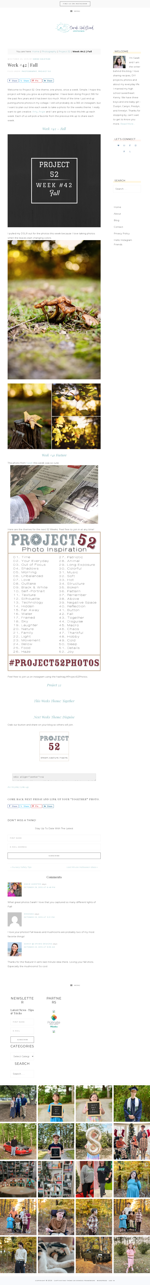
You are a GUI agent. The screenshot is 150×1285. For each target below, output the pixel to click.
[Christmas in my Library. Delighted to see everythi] (56, 1179)
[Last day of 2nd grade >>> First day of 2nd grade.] (94, 1103)
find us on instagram (75, 4)
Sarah (29, 463)
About (117, 213)
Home (35, 51)
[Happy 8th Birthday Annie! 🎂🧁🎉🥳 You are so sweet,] (94, 1141)
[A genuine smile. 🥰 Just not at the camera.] (94, 1217)
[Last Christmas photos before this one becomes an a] (18, 1255)
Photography (49, 51)
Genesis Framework (85, 1280)
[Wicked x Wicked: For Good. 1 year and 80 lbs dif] (94, 1179)
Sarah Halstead (75, 28)
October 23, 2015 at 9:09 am (39, 947)
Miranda (29, 914)
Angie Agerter (32, 884)
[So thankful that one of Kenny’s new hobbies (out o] (94, 1255)
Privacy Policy (122, 233)
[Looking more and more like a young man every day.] (56, 1217)
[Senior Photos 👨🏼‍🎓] (18, 1141)
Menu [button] (77, 11)
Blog (116, 220)
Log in (112, 1280)
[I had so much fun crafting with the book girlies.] (18, 1179)
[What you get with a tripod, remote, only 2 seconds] (18, 1217)
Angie (42, 111)
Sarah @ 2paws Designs (38, 944)
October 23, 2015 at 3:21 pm (39, 917)
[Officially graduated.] (18, 1103)
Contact (118, 226)
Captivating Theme (63, 1280)
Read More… (127, 123)
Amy (35, 111)
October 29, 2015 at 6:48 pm (39, 887)
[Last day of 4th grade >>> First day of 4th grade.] (56, 1103)
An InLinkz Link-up (18, 787)
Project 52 (64, 51)
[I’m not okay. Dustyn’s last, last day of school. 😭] (56, 1141)
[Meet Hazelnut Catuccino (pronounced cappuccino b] (56, 1255)
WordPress (102, 1280)
